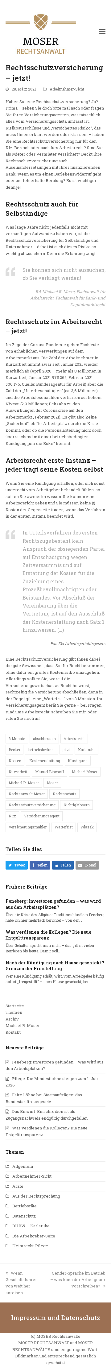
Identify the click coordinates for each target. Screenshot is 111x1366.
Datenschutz (24, 1216)
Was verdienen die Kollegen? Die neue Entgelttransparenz (48, 935)
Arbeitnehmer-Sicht (67, 89)
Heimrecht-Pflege (30, 1245)
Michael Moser (84, 771)
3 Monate (17, 738)
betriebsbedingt (41, 749)
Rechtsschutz (64, 793)
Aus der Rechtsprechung (36, 1196)
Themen (14, 1012)
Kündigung (78, 760)
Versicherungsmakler (28, 826)
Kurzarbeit (18, 771)
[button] (102, 31)
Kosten (15, 760)
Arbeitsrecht (74, 738)
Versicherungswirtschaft (30, 685)
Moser (52, 782)
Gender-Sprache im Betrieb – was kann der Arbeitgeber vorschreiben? (77, 1279)
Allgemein (22, 1166)
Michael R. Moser (24, 782)
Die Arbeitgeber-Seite (33, 1236)
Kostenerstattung (44, 760)
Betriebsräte (24, 1206)
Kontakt (13, 1032)
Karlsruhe (86, 749)
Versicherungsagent (42, 815)
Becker (14, 749)
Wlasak (87, 826)
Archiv (12, 1019)
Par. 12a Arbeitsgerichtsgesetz (77, 643)
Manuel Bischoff (49, 771)
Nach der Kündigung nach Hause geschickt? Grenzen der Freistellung (55, 966)
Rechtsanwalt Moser (27, 793)
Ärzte (17, 1186)
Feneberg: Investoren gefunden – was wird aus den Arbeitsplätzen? (53, 904)
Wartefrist (64, 826)
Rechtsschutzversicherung (32, 804)
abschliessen (44, 738)
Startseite (15, 1006)
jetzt (66, 749)
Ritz (12, 815)
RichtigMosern (77, 804)
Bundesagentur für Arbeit (60, 384)
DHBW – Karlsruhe (31, 1226)
